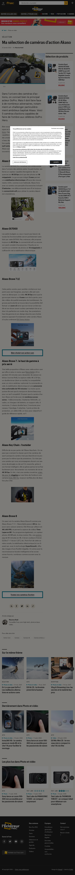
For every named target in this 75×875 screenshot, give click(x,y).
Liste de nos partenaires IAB (20, 157)
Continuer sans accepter (57, 128)
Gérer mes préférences (20, 162)
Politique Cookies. (21, 147)
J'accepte (56, 162)
